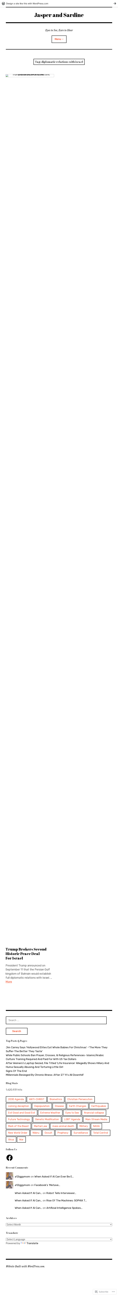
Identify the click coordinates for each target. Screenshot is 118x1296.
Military (83, 1126)
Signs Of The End (16, 1070)
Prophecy (62, 1132)
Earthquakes (98, 1106)
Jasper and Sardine (59, 15)
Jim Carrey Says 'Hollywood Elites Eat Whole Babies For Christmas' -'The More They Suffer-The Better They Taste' (56, 1049)
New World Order (17, 1132)
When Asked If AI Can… (28, 1193)
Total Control (100, 1132)
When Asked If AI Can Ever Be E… (54, 1176)
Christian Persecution (79, 1099)
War (21, 1139)
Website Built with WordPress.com (25, 1266)
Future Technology (19, 1119)
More (9, 981)
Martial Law (40, 1126)
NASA (96, 1126)
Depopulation (42, 1106)
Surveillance (81, 1132)
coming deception (18, 1106)
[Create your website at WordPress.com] (59, 3)
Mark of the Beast (18, 1126)
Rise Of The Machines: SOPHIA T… (66, 1200)
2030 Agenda (16, 1099)
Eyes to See (72, 1112)
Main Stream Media (96, 1119)
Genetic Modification (47, 1119)
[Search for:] (56, 1020)
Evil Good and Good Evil (21, 1112)
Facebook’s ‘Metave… (47, 1185)
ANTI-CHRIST (36, 1099)
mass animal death (63, 1126)
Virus (11, 1139)
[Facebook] (9, 1157)
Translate (32, 1243)
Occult (48, 1132)
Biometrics (56, 1099)
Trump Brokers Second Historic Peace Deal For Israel (26, 954)
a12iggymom (22, 1176)
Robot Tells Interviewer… (61, 1193)
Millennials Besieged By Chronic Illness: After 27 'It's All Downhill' (45, 1074)
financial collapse (94, 1112)
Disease (59, 1106)
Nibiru (36, 1132)
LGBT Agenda (72, 1119)
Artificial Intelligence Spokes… (64, 1207)
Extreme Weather (50, 1112)
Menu (58, 39)
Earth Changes (77, 1106)
